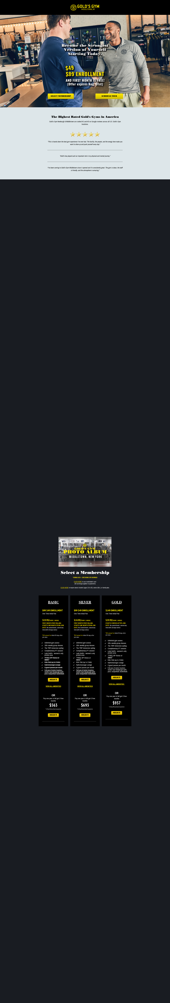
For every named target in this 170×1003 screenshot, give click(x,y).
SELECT (53, 680)
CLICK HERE (78, 582)
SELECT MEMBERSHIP (61, 96)
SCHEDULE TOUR (109, 96)
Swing (78, 659)
